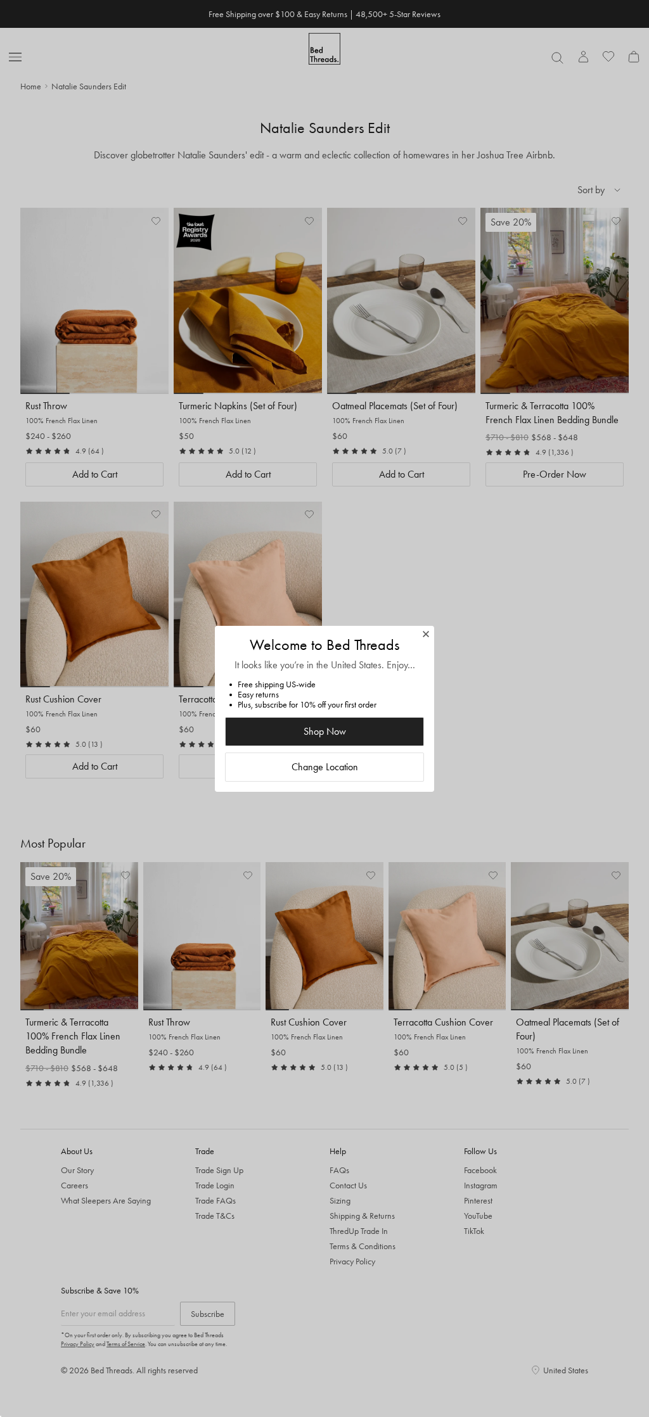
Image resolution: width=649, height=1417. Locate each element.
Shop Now (325, 731)
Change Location (325, 766)
